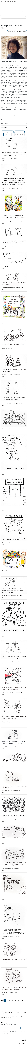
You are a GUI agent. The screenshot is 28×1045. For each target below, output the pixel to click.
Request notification (21, 31)
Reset (19, 132)
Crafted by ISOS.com (23, 1043)
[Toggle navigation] (25, 12)
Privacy (17, 1036)
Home (2, 21)
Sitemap (21, 1036)
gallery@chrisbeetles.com (6, 1017)
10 (17, 134)
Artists (6, 21)
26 (20, 134)
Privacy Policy (22, 1031)
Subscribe (23, 1028)
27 (22, 134)
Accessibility (13, 1036)
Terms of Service (4, 1033)
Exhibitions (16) (11, 31)
